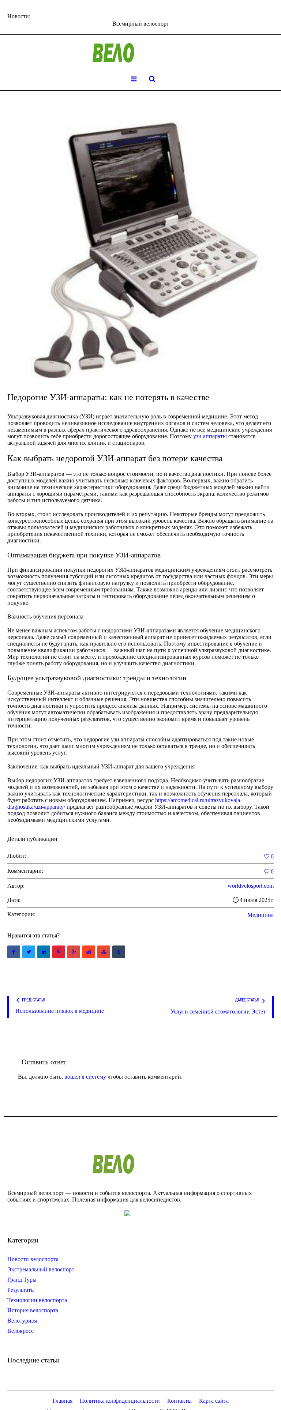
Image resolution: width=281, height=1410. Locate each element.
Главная (62, 1401)
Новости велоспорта (33, 1259)
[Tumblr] (118, 951)
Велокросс (20, 1331)
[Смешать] (103, 951)
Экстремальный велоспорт (40, 1269)
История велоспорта (32, 1310)
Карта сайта (214, 1401)
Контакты (179, 1401)
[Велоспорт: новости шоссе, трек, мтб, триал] (140, 53)
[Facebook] (13, 951)
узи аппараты (210, 436)
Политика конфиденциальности (120, 1401)
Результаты (21, 1290)
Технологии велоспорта (37, 1300)
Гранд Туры (22, 1279)
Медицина (260, 915)
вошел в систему (85, 1077)
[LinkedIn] (43, 951)
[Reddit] (88, 951)
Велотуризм (22, 1320)
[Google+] (73, 951)
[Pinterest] (58, 951)
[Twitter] (28, 951)
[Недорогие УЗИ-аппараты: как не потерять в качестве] (140, 246)
